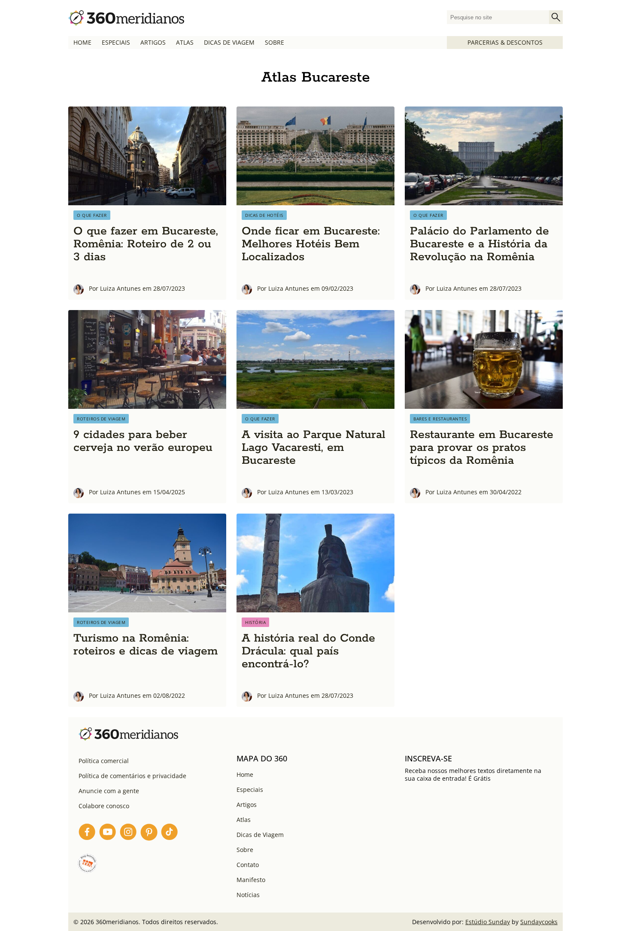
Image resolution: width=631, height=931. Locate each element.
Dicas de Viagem (229, 42)
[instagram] (128, 833)
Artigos (153, 42)
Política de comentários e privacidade (132, 776)
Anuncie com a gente (109, 791)
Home (82, 42)
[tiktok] (169, 833)
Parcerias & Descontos (505, 42)
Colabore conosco (104, 806)
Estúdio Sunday (487, 922)
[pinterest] (149, 833)
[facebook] (87, 833)
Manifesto (251, 880)
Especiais (116, 42)
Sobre (274, 42)
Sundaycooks (539, 922)
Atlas (185, 42)
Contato (248, 865)
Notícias (248, 895)
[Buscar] (556, 17)
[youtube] (107, 833)
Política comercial (104, 761)
